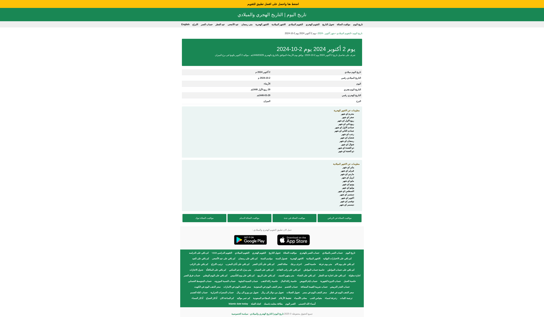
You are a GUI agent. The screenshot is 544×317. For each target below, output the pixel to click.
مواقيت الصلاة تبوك (204, 218)
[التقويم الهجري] (293, 239)
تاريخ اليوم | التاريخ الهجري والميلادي (272, 14)
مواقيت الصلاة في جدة (294, 218)
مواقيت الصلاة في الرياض (340, 218)
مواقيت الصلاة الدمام (249, 218)
